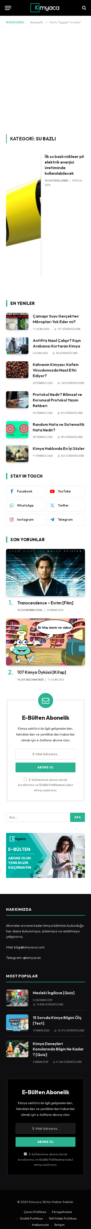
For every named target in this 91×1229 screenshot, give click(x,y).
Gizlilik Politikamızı (52, 785)
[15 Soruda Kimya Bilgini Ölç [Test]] (17, 1022)
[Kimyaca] (45, 8)
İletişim (59, 1225)
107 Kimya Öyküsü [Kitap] (41, 672)
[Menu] (8, 7)
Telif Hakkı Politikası (63, 1218)
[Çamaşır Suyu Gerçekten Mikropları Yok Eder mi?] (17, 321)
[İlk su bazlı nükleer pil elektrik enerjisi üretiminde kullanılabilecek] (23, 214)
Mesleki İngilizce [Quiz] (53, 992)
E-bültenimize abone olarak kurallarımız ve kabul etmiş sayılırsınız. (45, 785)
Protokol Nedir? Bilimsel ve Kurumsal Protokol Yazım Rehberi (57, 400)
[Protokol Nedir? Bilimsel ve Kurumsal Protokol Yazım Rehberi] (17, 399)
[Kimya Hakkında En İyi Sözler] (17, 453)
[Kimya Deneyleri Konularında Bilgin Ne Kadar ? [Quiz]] (17, 1048)
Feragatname (62, 1212)
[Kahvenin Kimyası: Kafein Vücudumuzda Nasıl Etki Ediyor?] (17, 369)
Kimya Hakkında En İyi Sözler (59, 448)
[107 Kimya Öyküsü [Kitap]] (45, 642)
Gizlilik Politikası (31, 1218)
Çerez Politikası (35, 1212)
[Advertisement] (45, 78)
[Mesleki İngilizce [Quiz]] (17, 998)
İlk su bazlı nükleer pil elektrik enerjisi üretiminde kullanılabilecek (64, 165)
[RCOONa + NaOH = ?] (83, 7)
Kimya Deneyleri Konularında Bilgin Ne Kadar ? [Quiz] (58, 1049)
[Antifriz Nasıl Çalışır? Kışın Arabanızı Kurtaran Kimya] (17, 345)
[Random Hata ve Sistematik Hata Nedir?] (17, 429)
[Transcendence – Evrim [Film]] (45, 572)
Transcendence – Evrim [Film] (45, 602)
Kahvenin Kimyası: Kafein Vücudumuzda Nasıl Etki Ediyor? (56, 370)
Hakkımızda (40, 1225)
